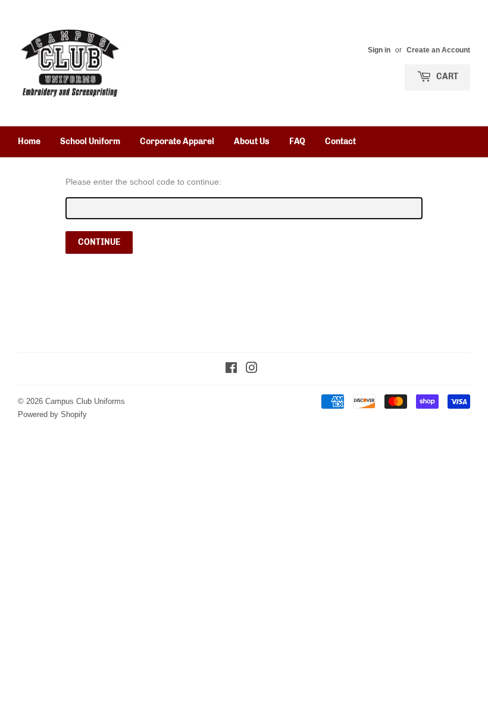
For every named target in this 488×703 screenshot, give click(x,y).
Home (29, 141)
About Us (252, 141)
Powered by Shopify (52, 414)
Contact (340, 141)
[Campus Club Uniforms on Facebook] (231, 369)
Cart (446, 76)
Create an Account (438, 49)
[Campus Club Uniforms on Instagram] (252, 369)
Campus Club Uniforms (85, 401)
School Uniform (90, 141)
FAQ (297, 141)
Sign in (379, 49)
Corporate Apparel (177, 141)
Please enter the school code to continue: (143, 181)
